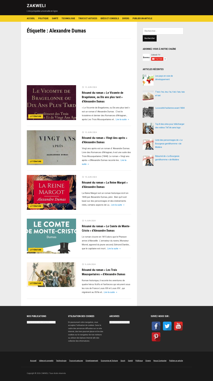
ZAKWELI (36, 5)
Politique (43, 18)
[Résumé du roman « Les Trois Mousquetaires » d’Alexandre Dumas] (51, 274)
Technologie (68, 18)
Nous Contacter (159, 361)
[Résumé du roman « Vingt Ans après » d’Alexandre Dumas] (51, 148)
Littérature (35, 116)
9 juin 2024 (90, 221)
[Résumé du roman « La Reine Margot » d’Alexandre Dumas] (51, 192)
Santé (55, 18)
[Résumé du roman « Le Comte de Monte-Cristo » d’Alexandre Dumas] (51, 236)
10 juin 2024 (91, 177)
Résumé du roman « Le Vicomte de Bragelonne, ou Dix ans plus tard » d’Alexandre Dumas (102, 97)
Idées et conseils (110, 18)
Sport (123, 361)
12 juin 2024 (91, 87)
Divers (125, 18)
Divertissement (92, 361)
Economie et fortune (109, 361)
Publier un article (142, 18)
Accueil (31, 18)
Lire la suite (123, 119)
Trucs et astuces (87, 18)
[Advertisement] (79, 63)
